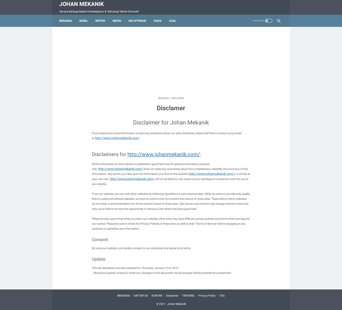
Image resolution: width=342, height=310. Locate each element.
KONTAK (157, 295)
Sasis (158, 20)
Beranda (65, 20)
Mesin (117, 20)
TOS (222, 295)
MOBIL (83, 20)
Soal (172, 20)
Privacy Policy (207, 295)
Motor (100, 20)
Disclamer (172, 295)
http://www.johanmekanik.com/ (117, 138)
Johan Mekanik (81, 4)
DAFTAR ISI (141, 295)
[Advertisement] (171, 61)
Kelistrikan (137, 20)
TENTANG (188, 295)
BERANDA (123, 295)
